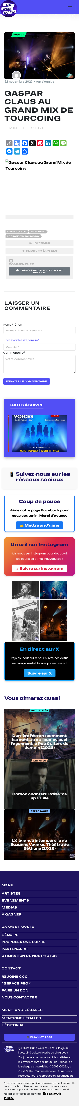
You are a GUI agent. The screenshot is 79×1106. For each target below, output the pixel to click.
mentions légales (21, 1018)
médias (9, 907)
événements (15, 900)
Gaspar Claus (16, 232)
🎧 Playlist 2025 (39, 1037)
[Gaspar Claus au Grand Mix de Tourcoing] (39, 184)
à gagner (11, 914)
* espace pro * (16, 983)
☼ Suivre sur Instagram (39, 568)
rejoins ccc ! (16, 976)
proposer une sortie (24, 942)
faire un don (15, 990)
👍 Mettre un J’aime (39, 525)
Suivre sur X (39, 673)
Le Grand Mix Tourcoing (23, 236)
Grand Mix (38, 232)
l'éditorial (13, 1025)
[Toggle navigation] (70, 7)
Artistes (11, 893)
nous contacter (19, 997)
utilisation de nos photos (29, 956)
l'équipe (10, 935)
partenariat (15, 949)
